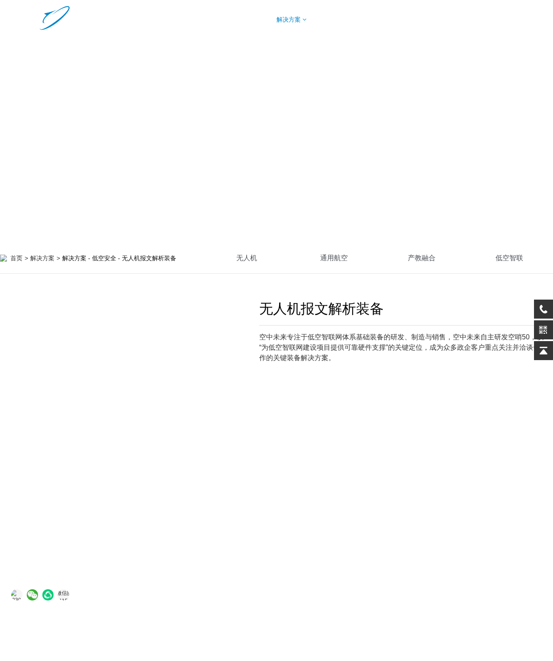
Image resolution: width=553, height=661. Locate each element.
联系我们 (412, 528)
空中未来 (199, 494)
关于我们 (447, 19)
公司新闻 (412, 511)
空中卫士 (199, 511)
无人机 (246, 258)
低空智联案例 (347, 546)
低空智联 (509, 258)
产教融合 (421, 258)
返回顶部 (530, 626)
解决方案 (289, 19)
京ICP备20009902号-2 (343, 626)
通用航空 (334, 258)
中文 (520, 19)
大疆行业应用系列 (211, 563)
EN (538, 19)
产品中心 (237, 19)
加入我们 (412, 546)
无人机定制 (396, 19)
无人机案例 (344, 494)
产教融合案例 (347, 528)
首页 (187, 19)
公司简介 (412, 494)
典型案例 (342, 19)
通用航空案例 (347, 511)
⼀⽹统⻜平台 (205, 546)
